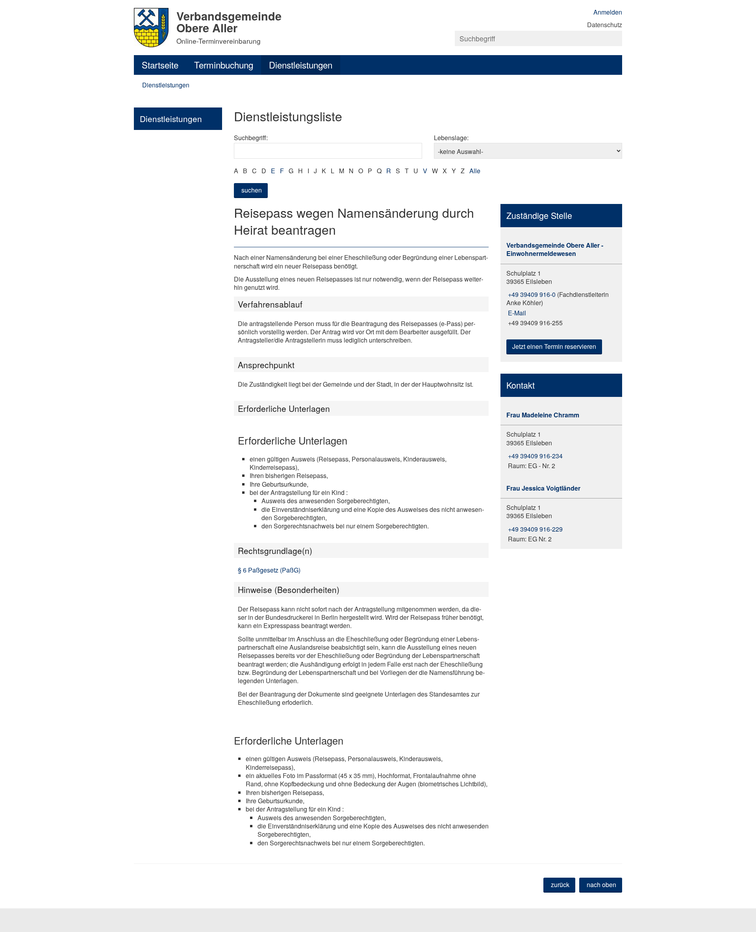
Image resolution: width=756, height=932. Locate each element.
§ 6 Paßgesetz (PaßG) (269, 569)
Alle (474, 170)
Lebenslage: (451, 137)
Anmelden (607, 12)
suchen (251, 190)
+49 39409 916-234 (534, 455)
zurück (560, 884)
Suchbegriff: (251, 137)
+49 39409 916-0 (531, 294)
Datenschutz (604, 24)
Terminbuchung (223, 64)
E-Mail (516, 312)
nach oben (601, 884)
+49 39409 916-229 (534, 529)
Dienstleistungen (300, 64)
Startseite (160, 64)
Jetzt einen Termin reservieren (554, 346)
